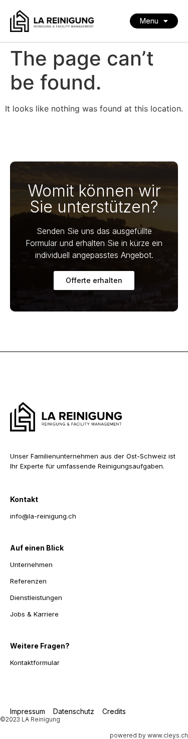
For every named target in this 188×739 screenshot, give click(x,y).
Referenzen (28, 581)
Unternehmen (31, 564)
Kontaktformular (35, 662)
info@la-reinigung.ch (43, 516)
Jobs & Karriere (34, 614)
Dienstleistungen (36, 598)
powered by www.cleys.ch (149, 735)
